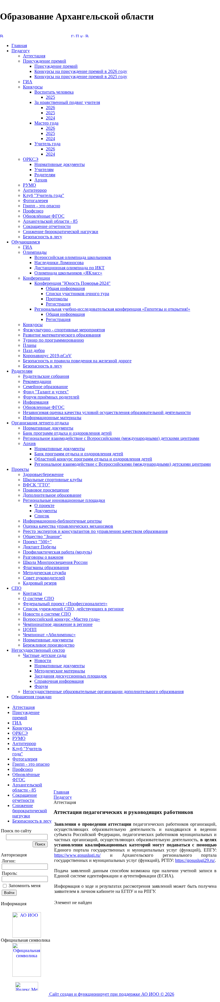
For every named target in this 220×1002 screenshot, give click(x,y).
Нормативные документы (59, 164)
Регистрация (58, 303)
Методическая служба (44, 572)
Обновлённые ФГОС (43, 216)
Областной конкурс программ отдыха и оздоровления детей (93, 458)
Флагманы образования (46, 567)
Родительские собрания (46, 376)
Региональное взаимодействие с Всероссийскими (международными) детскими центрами (111, 438)
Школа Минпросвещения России (55, 562)
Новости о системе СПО (47, 614)
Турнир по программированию (53, 340)
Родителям (44, 174)
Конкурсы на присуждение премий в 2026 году (80, 71)
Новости (42, 660)
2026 (50, 107)
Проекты (20, 469)
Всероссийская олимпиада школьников (72, 257)
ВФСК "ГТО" (36, 484)
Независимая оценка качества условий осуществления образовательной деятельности (107, 412)
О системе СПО (38, 598)
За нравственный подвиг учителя (67, 102)
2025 (50, 97)
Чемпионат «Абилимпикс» (49, 634)
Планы (29, 345)
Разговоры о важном (43, 557)
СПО (16, 588)
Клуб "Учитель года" (43, 195)
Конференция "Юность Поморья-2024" (72, 283)
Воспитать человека (54, 92)
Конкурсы (33, 86)
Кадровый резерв (40, 583)
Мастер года (46, 123)
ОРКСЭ (30, 159)
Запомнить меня (24, 885)
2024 (50, 117)
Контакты (32, 593)
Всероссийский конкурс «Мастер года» (61, 619)
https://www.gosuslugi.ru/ (77, 855)
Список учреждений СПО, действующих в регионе (73, 608)
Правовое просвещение (46, 490)
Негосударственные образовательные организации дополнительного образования (103, 691)
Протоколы (57, 298)
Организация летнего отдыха (40, 422)
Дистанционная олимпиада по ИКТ (69, 267)
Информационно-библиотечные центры (62, 521)
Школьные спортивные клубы (52, 479)
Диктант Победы (39, 546)
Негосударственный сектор (38, 650)
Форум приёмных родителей (51, 396)
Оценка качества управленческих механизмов (68, 526)
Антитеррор (35, 190)
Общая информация (65, 288)
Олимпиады (35, 252)
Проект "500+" (37, 541)
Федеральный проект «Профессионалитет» (65, 603)
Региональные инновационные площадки (64, 500)
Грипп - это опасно (41, 205)
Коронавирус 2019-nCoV (47, 355)
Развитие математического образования (62, 334)
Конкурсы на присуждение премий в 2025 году (80, 76)
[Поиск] (77, 35)
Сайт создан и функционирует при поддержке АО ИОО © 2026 (111, 994)
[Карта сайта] (82, 35)
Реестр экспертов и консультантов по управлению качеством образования (95, 531)
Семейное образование (45, 386)
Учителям (44, 169)
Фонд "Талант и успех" (46, 391)
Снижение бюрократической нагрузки (60, 231)
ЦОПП (30, 629)
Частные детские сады (44, 655)
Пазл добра (34, 350)
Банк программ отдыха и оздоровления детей (67, 433)
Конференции (36, 278)
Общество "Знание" (42, 536)
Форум (41, 686)
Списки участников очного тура (77, 293)
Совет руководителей (44, 577)
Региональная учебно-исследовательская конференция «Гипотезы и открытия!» (112, 309)
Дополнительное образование (52, 495)
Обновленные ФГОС (43, 407)
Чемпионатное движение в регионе (58, 624)
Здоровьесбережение (43, 474)
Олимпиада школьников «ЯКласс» (68, 272)
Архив (40, 179)
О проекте (44, 505)
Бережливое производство (48, 645)
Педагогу (20, 50)
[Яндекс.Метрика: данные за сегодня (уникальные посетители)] (26, 986)
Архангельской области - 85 (50, 221)
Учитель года (47, 143)
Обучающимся (25, 241)
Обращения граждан (31, 696)
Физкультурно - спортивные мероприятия (64, 329)
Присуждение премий (44, 61)
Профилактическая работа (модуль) (57, 552)
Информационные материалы (52, 417)
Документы (45, 510)
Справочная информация (59, 681)
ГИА (27, 81)
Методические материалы (59, 670)
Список (41, 515)
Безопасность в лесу (42, 236)
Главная (19, 45)
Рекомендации (37, 381)
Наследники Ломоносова (59, 262)
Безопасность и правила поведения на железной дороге (77, 360)
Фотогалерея (35, 200)
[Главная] (72, 35)
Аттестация (34, 55)
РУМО (29, 185)
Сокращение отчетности (47, 226)
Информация (35, 402)
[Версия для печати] (87, 35)
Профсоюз (33, 210)
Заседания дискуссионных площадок (70, 676)
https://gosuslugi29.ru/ (195, 860)
